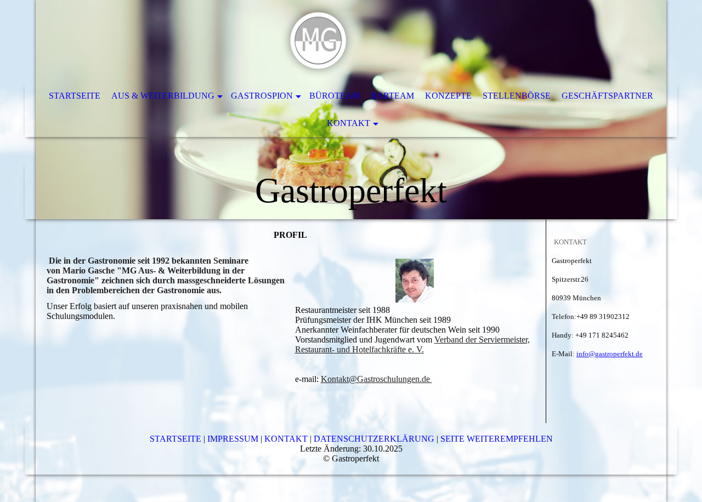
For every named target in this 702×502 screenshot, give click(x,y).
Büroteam (334, 95)
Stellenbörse (517, 95)
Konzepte (448, 95)
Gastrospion (262, 95)
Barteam (392, 95)
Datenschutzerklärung (375, 438)
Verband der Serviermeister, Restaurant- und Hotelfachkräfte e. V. (412, 344)
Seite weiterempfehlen (496, 438)
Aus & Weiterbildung (162, 95)
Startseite (74, 95)
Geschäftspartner (607, 95)
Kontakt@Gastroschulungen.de (376, 379)
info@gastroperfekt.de (609, 354)
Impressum (234, 438)
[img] (318, 41)
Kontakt (348, 123)
